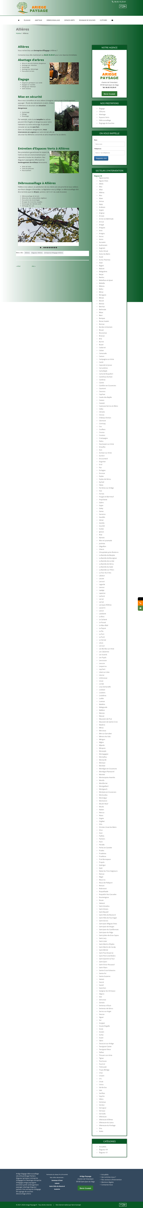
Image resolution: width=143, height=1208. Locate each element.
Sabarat (102, 903)
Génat (101, 520)
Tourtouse (103, 1061)
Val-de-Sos (103, 1087)
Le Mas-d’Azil (103, 625)
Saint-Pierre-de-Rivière (107, 956)
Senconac (102, 1000)
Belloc (101, 289)
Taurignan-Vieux (105, 1049)
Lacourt (102, 581)
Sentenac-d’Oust (105, 1006)
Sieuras (101, 1014)
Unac (101, 1073)
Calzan (101, 350)
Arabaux (102, 207)
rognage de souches (25, 1191)
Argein (101, 210)
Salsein (101, 979)
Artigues (102, 228)
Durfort (102, 456)
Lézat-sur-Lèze (104, 672)
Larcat (101, 599)
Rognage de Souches (87, 20)
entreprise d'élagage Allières (53, 253)
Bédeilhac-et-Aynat (106, 280)
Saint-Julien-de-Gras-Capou (109, 935)
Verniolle (102, 1114)
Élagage (27, 20)
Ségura (101, 994)
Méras (101, 728)
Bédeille (102, 283)
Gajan (101, 505)
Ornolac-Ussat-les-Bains (108, 827)
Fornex (101, 494)
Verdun (101, 1105)
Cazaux (101, 400)
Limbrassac (103, 678)
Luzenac (102, 701)
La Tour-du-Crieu (105, 573)
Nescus (101, 812)
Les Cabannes (104, 652)
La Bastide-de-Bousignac (108, 558)
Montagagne (103, 754)
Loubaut (102, 690)
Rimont (101, 886)
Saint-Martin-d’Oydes (106, 944)
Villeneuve (103, 1117)
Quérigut (102, 865)
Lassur (101, 611)
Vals (100, 1090)
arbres (28, 1194)
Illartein (102, 538)
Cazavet (102, 403)
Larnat (101, 602)
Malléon (102, 710)
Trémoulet (103, 1067)
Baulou (101, 277)
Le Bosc (102, 617)
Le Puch (102, 637)
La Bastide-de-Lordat (106, 561)
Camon (101, 356)
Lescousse (103, 660)
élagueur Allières (37, 253)
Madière (102, 704)
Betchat (102, 307)
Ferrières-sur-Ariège (106, 488)
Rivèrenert (103, 889)
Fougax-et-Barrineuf (106, 497)
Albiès (101, 184)
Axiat (101, 263)
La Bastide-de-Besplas (107, 555)
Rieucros (102, 880)
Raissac (101, 874)
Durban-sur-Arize (105, 453)
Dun (100, 450)
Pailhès (101, 836)
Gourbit (102, 526)
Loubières (102, 696)
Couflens (102, 429)
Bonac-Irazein (104, 321)
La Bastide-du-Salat (106, 567)
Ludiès (101, 698)
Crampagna (103, 438)
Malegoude (103, 707)
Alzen (101, 198)
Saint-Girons (103, 921)
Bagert (101, 266)
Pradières (102, 856)
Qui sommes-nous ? (108, 1177)
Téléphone (97, 148)
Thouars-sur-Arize (105, 1055)
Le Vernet (102, 640)
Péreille (101, 845)
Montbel (102, 766)
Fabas (101, 485)
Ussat (101, 1082)
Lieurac (101, 675)
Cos (100, 426)
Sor (100, 1020)
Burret (101, 342)
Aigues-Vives (103, 181)
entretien (19, 1185)
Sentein (102, 1003)
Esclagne (102, 470)
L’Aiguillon (102, 546)
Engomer (102, 462)
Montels (102, 774)
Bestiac (101, 304)
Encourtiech (103, 459)
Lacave (101, 579)
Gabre (101, 502)
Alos (33, 266)
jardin (25, 1185)
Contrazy (102, 424)
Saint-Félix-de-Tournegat (108, 918)
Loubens (102, 693)
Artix (100, 231)
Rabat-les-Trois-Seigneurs (108, 871)
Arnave (101, 216)
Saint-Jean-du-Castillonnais (109, 929)
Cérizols (102, 412)
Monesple (102, 751)
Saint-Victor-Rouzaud (106, 965)
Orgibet (102, 821)
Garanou (102, 514)
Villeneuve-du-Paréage (107, 1125)
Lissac (101, 681)
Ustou (101, 1084)
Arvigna (102, 233)
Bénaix (101, 298)
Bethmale (102, 309)
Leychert (102, 669)
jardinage (25, 1176)
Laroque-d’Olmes (105, 605)
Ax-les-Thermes (104, 260)
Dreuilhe (102, 447)
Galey (101, 508)
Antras (101, 201)
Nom (95, 140)
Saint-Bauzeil (103, 912)
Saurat (101, 982)
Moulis (101, 807)
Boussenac (103, 333)
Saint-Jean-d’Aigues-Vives (108, 924)
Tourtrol (102, 1064)
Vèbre (101, 1099)
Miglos (101, 742)
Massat (101, 716)
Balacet (101, 269)
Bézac (101, 312)
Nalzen (101, 810)
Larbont (102, 596)
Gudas (101, 529)
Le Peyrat (102, 628)
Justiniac (102, 543)
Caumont (102, 388)
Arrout (101, 222)
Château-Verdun (105, 418)
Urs (100, 1079)
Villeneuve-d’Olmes (106, 1120)
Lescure (102, 663)
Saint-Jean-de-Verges (106, 927)
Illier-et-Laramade (105, 541)
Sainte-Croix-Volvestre (107, 970)
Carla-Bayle (103, 371)
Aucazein (102, 242)
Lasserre (102, 608)
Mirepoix (102, 748)
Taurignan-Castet (105, 1046)
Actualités (102, 1147)
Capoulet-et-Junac (105, 365)
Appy (101, 204)
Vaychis (102, 1096)
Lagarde (102, 584)
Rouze (101, 900)
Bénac (101, 292)
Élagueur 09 (98, 176)
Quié (100, 868)
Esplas (101, 476)
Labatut (102, 576)
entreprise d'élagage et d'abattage (27, 1179)
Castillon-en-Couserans (107, 386)
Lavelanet (102, 614)
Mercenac (102, 731)
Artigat (101, 225)
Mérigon (102, 739)
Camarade (103, 353)
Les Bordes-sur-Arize (106, 649)
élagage (24, 1174)
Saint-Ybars (103, 967)
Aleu (100, 187)
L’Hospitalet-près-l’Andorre (108, 552)
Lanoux (101, 587)
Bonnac (102, 324)
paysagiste (32, 1182)
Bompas (102, 318)
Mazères (102, 725)
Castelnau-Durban (105, 377)
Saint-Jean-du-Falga (106, 932)
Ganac (101, 511)
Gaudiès (102, 517)
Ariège (18, 1174)
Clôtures (103, 20)
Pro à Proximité (63, 1174)
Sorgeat (102, 1023)
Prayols (101, 862)
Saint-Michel (103, 950)
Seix (100, 997)
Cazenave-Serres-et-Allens (108, 406)
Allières (27, 253)
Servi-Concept (76, 1205)
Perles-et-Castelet (105, 848)
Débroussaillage (53, 20)
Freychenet (103, 500)
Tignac (101, 1058)
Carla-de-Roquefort (106, 374)
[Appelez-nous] (140, 603)
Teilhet (101, 1052)
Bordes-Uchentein (105, 327)
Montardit (102, 760)
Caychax (102, 394)
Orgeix (101, 818)
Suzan (101, 1038)
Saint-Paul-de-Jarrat (106, 953)
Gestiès (101, 523)
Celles (101, 409)
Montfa (101, 780)
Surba (101, 1035)
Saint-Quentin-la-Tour (107, 959)
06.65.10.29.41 (120, 1)
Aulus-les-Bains (104, 254)
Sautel (101, 985)
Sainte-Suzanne (104, 976)
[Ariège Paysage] (43, 7)
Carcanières (103, 368)
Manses (102, 713)
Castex (101, 383)
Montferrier (103, 783)
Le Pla (101, 631)
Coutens (102, 435)
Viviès (101, 1131)
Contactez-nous (107, 1185)
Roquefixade (103, 891)
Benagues (102, 295)
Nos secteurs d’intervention (111, 1180)
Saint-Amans (103, 909)
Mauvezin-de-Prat (105, 719)
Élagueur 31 (103, 1153)
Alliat (18, 266)
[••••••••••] (48, 227)
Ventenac (102, 1102)
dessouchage (21, 1194)
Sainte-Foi (102, 973)
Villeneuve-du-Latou (106, 1122)
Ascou (101, 236)
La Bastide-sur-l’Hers (106, 570)
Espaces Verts (69, 20)
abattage (26, 1187)
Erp (100, 467)
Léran (101, 643)
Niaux (101, 815)
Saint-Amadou (104, 906)
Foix (100, 491)
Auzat (101, 257)
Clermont (102, 421)
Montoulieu (103, 795)
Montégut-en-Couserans (108, 769)
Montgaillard (103, 786)
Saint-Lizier (103, 941)
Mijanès (102, 745)
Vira (100, 1128)
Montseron (103, 801)
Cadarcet (102, 347)
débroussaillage (33, 1174)
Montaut (102, 763)
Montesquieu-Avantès (107, 777)
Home (18, 33)
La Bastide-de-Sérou (106, 564)
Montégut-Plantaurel (106, 772)
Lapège (101, 590)
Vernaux (102, 1111)
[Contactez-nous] (140, 608)
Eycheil (101, 482)
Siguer (101, 1017)
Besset (101, 301)
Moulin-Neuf (103, 804)
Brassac (102, 336)
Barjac (101, 274)
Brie (100, 339)
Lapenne (102, 593)
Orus (101, 830)
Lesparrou (103, 666)
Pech (101, 842)
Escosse (102, 473)
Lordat (101, 684)
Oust (101, 833)
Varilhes (102, 1093)
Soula (101, 1029)
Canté (101, 362)
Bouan (101, 330)
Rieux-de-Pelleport (106, 883)
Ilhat (100, 535)
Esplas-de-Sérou (105, 479)
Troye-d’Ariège (104, 1070)
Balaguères (103, 271)
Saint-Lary (102, 938)
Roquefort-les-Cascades (107, 894)
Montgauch (103, 789)
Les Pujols (102, 657)
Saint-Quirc (103, 962)
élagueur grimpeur (23, 1178)
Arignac (102, 213)
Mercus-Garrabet (105, 734)
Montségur (103, 798)
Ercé (100, 464)
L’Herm (101, 549)
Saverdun (102, 988)
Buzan (101, 345)
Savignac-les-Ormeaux (107, 991)
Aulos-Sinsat (103, 251)
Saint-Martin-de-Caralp (107, 947)
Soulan (101, 1032)
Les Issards (103, 655)
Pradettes (102, 853)
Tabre (101, 1041)
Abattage (38, 20)
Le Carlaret (103, 619)
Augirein (102, 248)
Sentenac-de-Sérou (106, 1008)
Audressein (103, 245)
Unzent (101, 1076)
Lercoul (101, 646)
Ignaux (101, 532)
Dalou (101, 441)
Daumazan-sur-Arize (106, 444)
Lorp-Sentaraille (105, 687)
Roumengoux (104, 897)
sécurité (19, 1176)
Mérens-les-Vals (105, 736)
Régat (101, 877)
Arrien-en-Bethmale (106, 219)
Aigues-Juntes (104, 178)
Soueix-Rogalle (104, 1026)
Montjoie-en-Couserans (107, 792)
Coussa (101, 432)
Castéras (102, 380)
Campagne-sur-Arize (106, 359)
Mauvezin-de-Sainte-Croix (108, 722)
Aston (101, 239)
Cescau (101, 415)
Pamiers (102, 839)
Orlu (100, 824)
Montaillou (103, 757)
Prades (101, 851)
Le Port (101, 634)
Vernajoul (102, 1108)
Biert (101, 315)
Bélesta (101, 286)
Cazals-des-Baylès (105, 397)
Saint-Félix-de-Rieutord (107, 915)
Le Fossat (102, 622)
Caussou (102, 391)
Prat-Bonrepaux (105, 859)
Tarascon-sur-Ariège (106, 1044)
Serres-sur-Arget (105, 1011)
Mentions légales (107, 1182)
